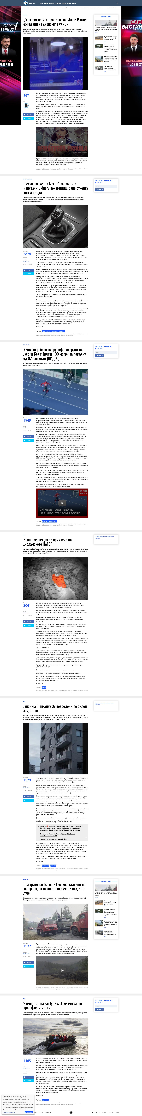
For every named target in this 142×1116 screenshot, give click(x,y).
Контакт (41, 1112)
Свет (24, 535)
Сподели (29, 114)
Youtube (111, 1112)
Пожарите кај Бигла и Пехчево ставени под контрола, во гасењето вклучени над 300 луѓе (55, 888)
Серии (69, 3)
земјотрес (45, 866)
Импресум (48, 1112)
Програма (58, 3)
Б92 (42, 327)
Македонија (26, 879)
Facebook (94, 1112)
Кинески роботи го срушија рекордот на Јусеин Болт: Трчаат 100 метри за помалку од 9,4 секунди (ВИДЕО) (54, 354)
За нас (35, 1112)
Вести (41, 3)
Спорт (46, 3)
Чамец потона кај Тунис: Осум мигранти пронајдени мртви (36, 7)
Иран (44, 688)
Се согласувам (28, 1112)
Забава (25, 15)
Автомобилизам (27, 179)
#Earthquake (71, 834)
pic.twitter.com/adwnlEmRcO (48, 836)
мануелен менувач (58, 331)
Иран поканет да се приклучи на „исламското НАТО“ (47, 542)
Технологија (26, 344)
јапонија (53, 866)
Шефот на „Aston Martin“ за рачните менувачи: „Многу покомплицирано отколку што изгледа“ (55, 188)
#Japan (64, 834)
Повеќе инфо (29, 1109)
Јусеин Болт (52, 521)
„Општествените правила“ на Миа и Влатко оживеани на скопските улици (55, 22)
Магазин (51, 3)
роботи (44, 521)
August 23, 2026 (62, 839)
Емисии (64, 3)
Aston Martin (46, 331)
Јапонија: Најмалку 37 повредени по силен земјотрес (55, 708)
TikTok (117, 1112)
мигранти (45, 1100)
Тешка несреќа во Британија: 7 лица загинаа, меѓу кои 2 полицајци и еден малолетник (80, 7)
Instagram (104, 1112)
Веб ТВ (74, 3)
